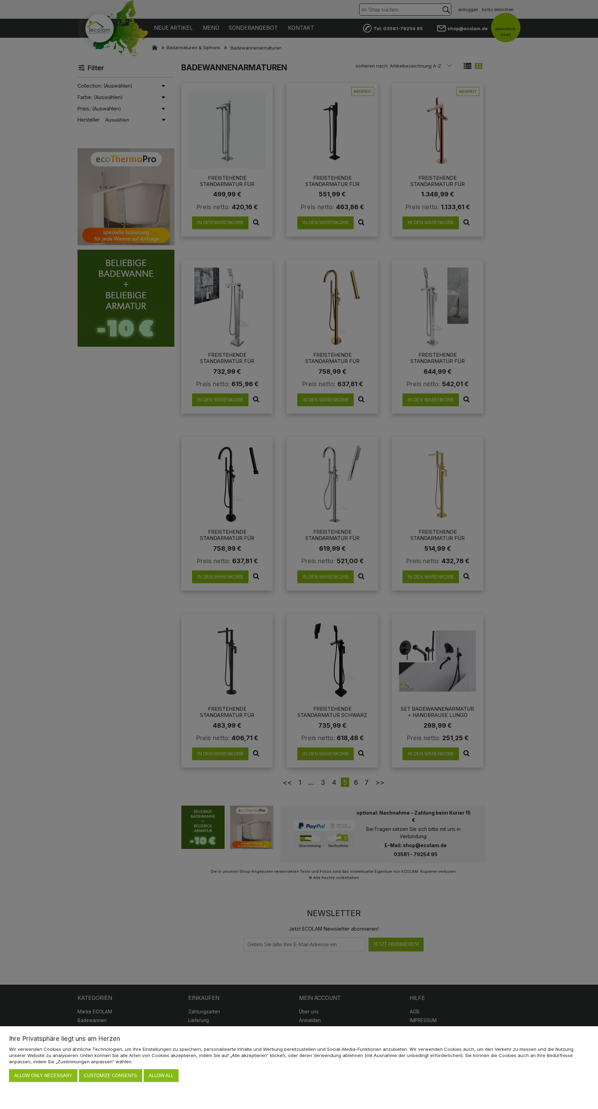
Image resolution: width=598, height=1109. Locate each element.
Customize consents (110, 1075)
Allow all (161, 1075)
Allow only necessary (43, 1075)
